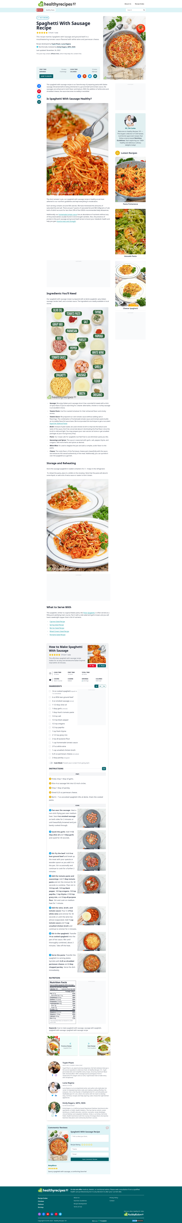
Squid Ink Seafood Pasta (58, 423)
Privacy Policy (114, 1198)
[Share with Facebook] (79, 76)
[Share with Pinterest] (84, 76)
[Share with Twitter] (90, 76)
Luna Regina (66, 44)
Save (103, 106)
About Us (128, 4)
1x (96, 686)
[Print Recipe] (95, 76)
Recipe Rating (75, 1145)
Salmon (41, 1204)
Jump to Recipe (46, 76)
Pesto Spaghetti (89, 613)
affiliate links (55, 54)
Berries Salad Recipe (57, 628)
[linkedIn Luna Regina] (56, 1095)
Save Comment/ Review (89, 1159)
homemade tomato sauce (68, 214)
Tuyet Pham (55, 44)
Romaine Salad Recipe (57, 635)
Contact (112, 1201)
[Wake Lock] (51, 763)
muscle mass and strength (66, 221)
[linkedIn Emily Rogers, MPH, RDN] (56, 1115)
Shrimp (40, 1207)
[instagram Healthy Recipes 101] (39, 1214)
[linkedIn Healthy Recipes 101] (51, 1214)
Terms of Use (78, 1207)
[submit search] (144, 10)
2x (100, 686)
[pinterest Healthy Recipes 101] (56, 1214)
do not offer (77, 1189)
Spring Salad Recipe (57, 625)
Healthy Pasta (50, 10)
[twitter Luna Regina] (52, 1095)
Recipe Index (139, 4)
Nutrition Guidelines (80, 1201)
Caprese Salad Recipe (57, 621)
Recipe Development (80, 1204)
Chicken (41, 1201)
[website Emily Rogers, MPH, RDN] (52, 1115)
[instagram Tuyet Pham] (56, 1075)
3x (104, 686)
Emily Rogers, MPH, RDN (66, 47)
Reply (105, 1165)
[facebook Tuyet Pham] (52, 1075)
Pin (93, 666)
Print (103, 666)
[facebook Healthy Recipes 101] (43, 1214)
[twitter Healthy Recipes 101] (60, 1214)
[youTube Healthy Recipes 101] (47, 1214)
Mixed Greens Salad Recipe (59, 631)
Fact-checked (44, 18)
